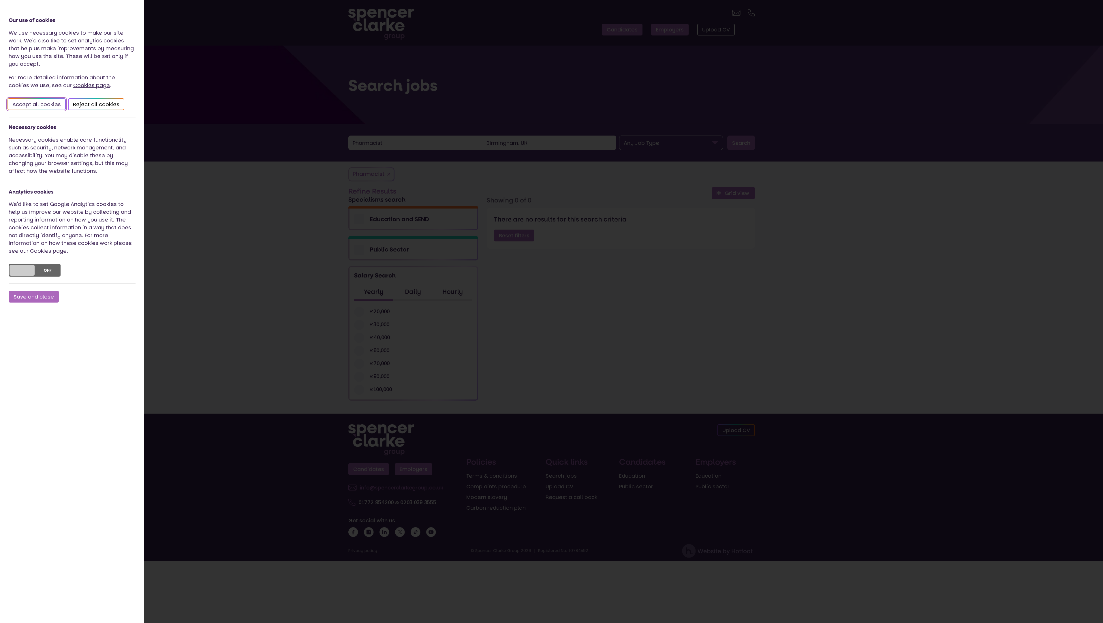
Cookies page (91, 85)
